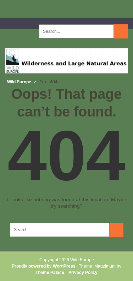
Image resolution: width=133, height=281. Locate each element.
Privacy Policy (83, 272)
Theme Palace (49, 272)
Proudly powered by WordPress (44, 266)
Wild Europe (19, 81)
